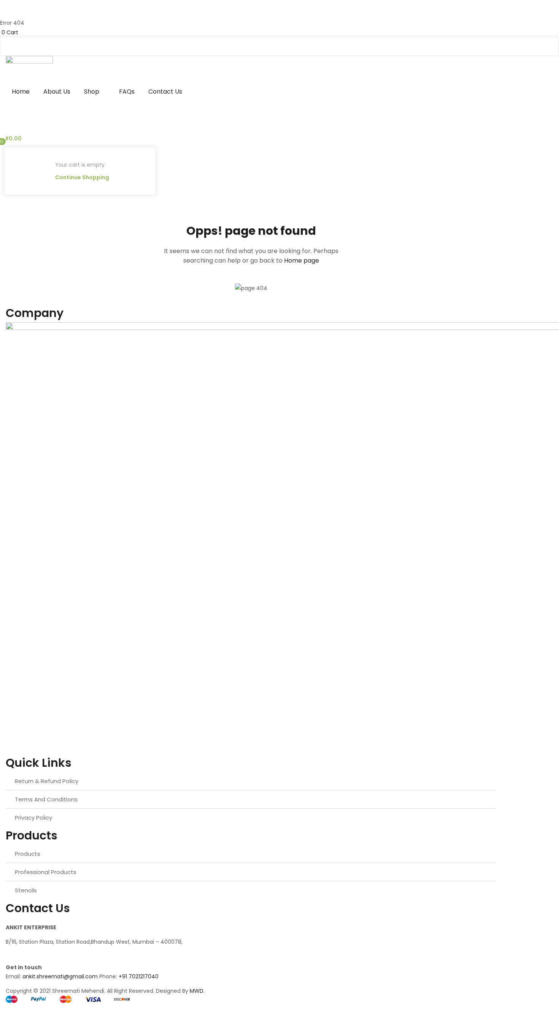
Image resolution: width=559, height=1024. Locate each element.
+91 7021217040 (139, 976)
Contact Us (165, 91)
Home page (301, 260)
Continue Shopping (82, 177)
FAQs (127, 91)
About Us (56, 91)
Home (21, 91)
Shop (92, 91)
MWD (196, 991)
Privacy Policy (33, 818)
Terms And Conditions (46, 799)
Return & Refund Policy (46, 781)
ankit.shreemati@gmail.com (60, 976)
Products (27, 854)
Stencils (26, 890)
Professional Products (45, 872)
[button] (279, 32)
